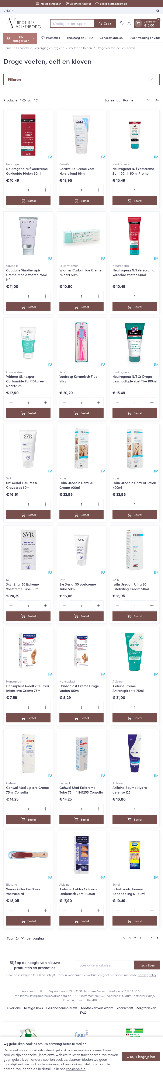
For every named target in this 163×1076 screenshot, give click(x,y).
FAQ (83, 1012)
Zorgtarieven (146, 1007)
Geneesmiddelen (111, 37)
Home (7, 48)
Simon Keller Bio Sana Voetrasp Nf (23, 891)
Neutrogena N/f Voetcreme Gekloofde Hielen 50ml (27, 171)
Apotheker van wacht (97, 1007)
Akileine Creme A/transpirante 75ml (128, 688)
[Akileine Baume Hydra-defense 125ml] (134, 753)
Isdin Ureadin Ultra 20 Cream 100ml (76, 485)
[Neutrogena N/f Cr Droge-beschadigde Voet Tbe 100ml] (134, 342)
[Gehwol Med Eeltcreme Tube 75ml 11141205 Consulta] (81, 753)
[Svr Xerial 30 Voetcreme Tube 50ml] (81, 550)
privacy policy (147, 975)
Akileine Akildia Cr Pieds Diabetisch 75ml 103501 (78, 891)
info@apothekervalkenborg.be (50, 995)
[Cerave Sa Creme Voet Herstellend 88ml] (81, 134)
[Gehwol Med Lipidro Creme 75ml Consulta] (28, 753)
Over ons (14, 1007)
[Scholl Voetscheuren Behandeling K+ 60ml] (134, 855)
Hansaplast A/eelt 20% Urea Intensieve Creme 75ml (27, 688)
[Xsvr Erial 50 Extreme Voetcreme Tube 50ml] (28, 550)
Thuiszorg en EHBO (80, 37)
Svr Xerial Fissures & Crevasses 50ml (21, 485)
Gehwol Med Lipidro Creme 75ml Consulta (27, 789)
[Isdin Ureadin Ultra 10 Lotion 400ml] (134, 448)
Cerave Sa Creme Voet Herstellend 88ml (76, 171)
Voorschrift (125, 1007)
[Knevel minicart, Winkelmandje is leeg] (138, 23)
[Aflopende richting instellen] (157, 100)
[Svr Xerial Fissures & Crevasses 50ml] (28, 448)
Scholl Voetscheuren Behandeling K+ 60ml (128, 891)
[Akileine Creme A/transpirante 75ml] (134, 652)
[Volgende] (157, 938)
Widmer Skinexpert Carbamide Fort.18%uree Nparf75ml (25, 381)
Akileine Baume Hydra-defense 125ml (130, 789)
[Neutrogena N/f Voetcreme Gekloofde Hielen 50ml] (28, 134)
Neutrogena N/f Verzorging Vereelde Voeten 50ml (133, 272)
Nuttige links (33, 1007)
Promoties (53, 37)
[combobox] (72, 23)
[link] (125, 938)
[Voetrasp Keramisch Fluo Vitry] (81, 342)
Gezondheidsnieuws (61, 1007)
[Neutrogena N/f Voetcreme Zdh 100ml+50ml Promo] (134, 134)
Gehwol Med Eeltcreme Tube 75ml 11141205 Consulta (81, 789)
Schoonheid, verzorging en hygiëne (40, 48)
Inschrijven (147, 965)
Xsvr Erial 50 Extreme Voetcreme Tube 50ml (22, 586)
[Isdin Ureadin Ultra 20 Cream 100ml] (81, 448)
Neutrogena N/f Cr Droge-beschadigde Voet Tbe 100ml (134, 378)
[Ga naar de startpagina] (24, 23)
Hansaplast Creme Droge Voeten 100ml (79, 688)
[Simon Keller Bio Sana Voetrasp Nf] (28, 855)
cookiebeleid (76, 1068)
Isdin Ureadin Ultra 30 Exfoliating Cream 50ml (130, 586)
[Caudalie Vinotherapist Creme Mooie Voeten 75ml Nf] (28, 236)
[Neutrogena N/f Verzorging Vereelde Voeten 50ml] (134, 236)
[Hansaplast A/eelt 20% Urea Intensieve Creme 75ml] (28, 652)
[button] (81, 79)
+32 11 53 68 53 (131, 991)
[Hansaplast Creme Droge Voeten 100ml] (81, 652)
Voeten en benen (80, 48)
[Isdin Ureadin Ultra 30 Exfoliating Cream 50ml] (134, 550)
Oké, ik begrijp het (141, 1056)
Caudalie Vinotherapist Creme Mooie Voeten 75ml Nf (26, 275)
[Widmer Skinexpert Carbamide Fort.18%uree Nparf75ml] (28, 342)
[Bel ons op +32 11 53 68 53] (122, 23)
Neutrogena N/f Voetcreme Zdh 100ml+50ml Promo (133, 171)
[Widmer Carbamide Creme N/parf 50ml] (81, 236)
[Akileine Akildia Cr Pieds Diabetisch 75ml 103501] (81, 855)
